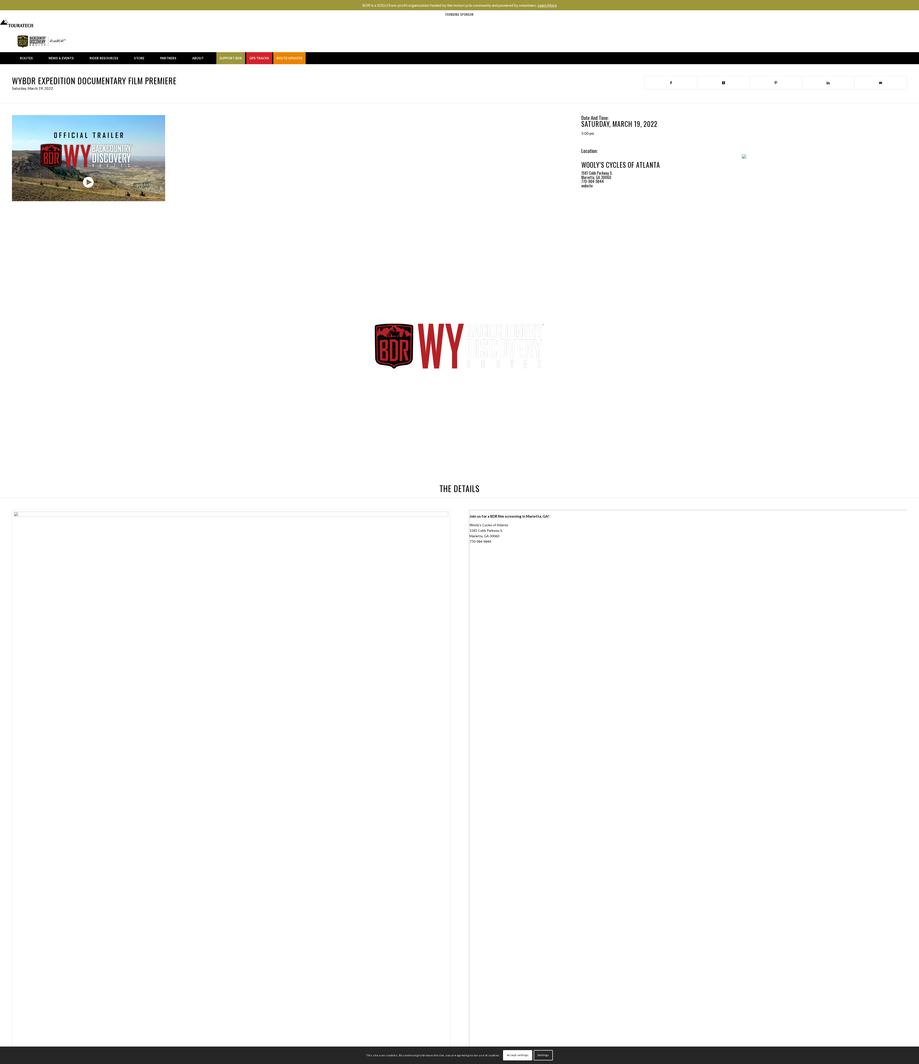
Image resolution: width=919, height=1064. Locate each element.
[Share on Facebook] (671, 82)
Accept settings (518, 1055)
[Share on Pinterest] (776, 82)
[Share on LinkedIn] (828, 82)
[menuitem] (26, 58)
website (587, 186)
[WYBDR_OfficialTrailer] (88, 158)
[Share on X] (723, 82)
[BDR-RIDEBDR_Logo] (43, 41)
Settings (543, 1055)
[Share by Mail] (881, 82)
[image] (744, 156)
